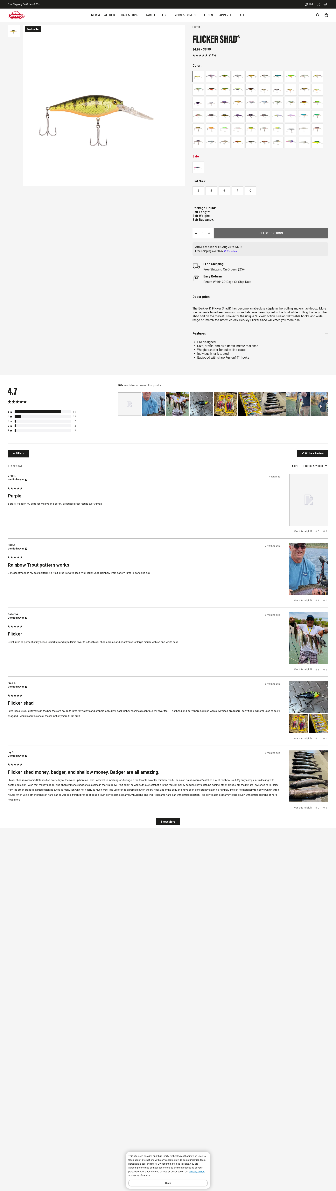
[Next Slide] (325, 404)
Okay (168, 1182)
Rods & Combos (186, 15)
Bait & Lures (130, 15)
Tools (208, 15)
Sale (241, 15)
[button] (204, 55)
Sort (295, 465)
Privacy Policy (197, 1171)
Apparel (225, 15)
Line (165, 15)
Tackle (151, 15)
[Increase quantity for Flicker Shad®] (209, 233)
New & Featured (103, 15)
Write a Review (316, 454)
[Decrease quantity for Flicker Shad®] (196, 233)
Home (196, 26)
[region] (223, 404)
